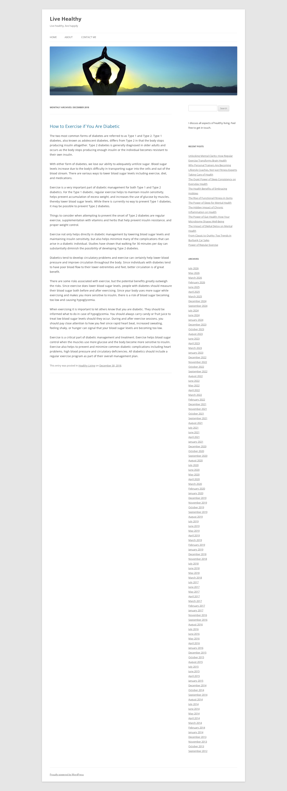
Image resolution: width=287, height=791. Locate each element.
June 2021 (194, 432)
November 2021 (197, 409)
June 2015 (194, 671)
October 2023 (196, 329)
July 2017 (193, 582)
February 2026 (196, 282)
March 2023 (195, 348)
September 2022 (197, 371)
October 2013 (196, 746)
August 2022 (195, 376)
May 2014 (194, 713)
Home (53, 37)
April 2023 (194, 343)
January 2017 (195, 610)
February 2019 (196, 545)
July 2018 (193, 563)
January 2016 (195, 648)
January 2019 (195, 549)
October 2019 (196, 507)
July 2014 (193, 704)
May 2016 (194, 638)
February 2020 (196, 488)
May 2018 (194, 573)
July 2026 (193, 268)
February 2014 (196, 727)
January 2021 (195, 441)
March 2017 (195, 601)
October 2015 (196, 657)
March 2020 (195, 484)
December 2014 (197, 685)
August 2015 (195, 662)
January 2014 (195, 732)
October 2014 (196, 690)
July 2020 (193, 465)
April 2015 (194, 676)
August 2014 (195, 699)
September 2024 (197, 306)
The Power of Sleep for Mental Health (210, 202)
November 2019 (197, 502)
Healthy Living (86, 365)
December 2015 (197, 652)
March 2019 (195, 540)
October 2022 (196, 366)
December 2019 (197, 498)
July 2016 (193, 629)
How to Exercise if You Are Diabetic (85, 126)
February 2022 (196, 399)
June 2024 (194, 315)
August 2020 (195, 460)
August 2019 (195, 516)
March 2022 (195, 395)
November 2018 (197, 559)
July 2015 (193, 666)
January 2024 (195, 320)
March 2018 (195, 577)
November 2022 (197, 362)
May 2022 (194, 385)
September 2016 (197, 620)
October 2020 (196, 451)
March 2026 (195, 277)
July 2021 (193, 427)
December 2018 (197, 554)
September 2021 (197, 418)
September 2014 (197, 694)
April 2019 (194, 535)
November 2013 (197, 741)
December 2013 (197, 737)
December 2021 (197, 404)
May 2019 (194, 530)
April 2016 (194, 643)
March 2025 (195, 296)
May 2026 (194, 273)
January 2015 (195, 680)
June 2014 (194, 709)
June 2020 (194, 470)
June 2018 (194, 568)
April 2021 (194, 437)
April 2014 (194, 718)
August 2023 (195, 334)
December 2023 (197, 324)
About (69, 37)
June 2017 (194, 587)
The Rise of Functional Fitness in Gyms (210, 198)
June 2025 (194, 287)
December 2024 (197, 301)
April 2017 (194, 596)
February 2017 (196, 605)
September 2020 (197, 455)
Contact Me (88, 37)
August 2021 (195, 423)
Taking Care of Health (200, 174)
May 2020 (194, 474)
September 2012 (197, 751)
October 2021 (196, 413)
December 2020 (197, 446)
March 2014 (195, 723)
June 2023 (194, 338)
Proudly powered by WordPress (67, 774)
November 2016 (197, 615)
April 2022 (194, 390)
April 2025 (194, 291)
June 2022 (194, 381)
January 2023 (195, 352)
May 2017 (194, 591)
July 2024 (193, 310)
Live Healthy (65, 18)
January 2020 (195, 493)
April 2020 (194, 479)
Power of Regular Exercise (203, 245)
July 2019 (193, 521)
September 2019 (197, 512)
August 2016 (195, 624)
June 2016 (194, 634)
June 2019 (194, 526)
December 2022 (197, 357)
